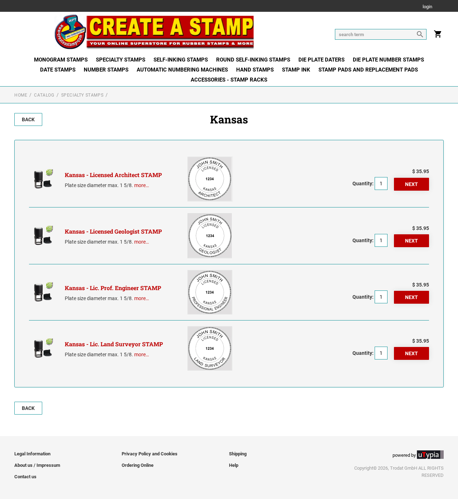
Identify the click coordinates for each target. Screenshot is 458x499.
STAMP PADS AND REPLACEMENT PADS (368, 70)
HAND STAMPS (255, 70)
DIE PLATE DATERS (321, 60)
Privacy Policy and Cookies (149, 453)
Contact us (25, 476)
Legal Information (32, 453)
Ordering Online (138, 465)
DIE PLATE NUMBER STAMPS (388, 60)
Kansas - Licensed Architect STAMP (113, 174)
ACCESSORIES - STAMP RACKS (229, 80)
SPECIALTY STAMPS (120, 60)
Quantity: (363, 183)
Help (233, 465)
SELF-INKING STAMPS (181, 60)
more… (141, 185)
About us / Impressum (37, 465)
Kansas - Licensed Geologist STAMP (113, 231)
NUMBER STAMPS (106, 70)
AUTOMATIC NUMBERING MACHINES (182, 70)
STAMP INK (296, 70)
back (28, 119)
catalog (44, 95)
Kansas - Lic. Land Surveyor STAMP (114, 344)
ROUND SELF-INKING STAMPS (253, 60)
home (20, 95)
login (427, 7)
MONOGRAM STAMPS (61, 60)
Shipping (238, 453)
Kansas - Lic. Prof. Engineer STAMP (113, 288)
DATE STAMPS (57, 70)
